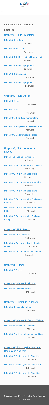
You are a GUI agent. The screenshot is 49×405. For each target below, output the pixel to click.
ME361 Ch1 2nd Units (14, 48)
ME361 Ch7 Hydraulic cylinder (18, 307)
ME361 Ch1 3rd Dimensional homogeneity (24, 57)
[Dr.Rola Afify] (24, 4)
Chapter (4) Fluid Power (17, 229)
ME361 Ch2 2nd (11, 109)
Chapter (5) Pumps (14, 265)
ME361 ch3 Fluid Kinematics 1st (19, 157)
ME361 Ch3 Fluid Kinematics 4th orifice (22, 182)
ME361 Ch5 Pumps (13, 270)
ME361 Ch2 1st (11, 101)
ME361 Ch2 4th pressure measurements (23, 126)
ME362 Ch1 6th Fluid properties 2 (19, 82)
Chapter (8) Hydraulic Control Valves (24, 320)
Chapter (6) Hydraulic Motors (20, 283)
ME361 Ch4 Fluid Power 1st (17, 234)
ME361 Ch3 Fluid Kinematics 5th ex (20, 191)
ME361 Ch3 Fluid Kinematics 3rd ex (20, 174)
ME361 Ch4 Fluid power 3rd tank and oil (22, 251)
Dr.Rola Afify (25, 399)
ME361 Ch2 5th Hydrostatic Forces (20, 135)
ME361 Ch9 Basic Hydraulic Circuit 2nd (22, 364)
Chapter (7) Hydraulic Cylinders (21, 302)
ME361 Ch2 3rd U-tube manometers (21, 118)
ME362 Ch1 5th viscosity (15, 74)
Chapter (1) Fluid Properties (19, 35)
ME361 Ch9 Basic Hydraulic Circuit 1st (22, 356)
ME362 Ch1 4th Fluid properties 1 (20, 65)
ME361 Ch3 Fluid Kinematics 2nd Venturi (23, 165)
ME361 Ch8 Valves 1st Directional (20, 325)
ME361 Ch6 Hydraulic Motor (17, 288)
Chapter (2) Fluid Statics (17, 95)
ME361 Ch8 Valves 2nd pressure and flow (23, 334)
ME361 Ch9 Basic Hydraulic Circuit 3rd (22, 373)
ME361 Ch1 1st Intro (13, 40)
